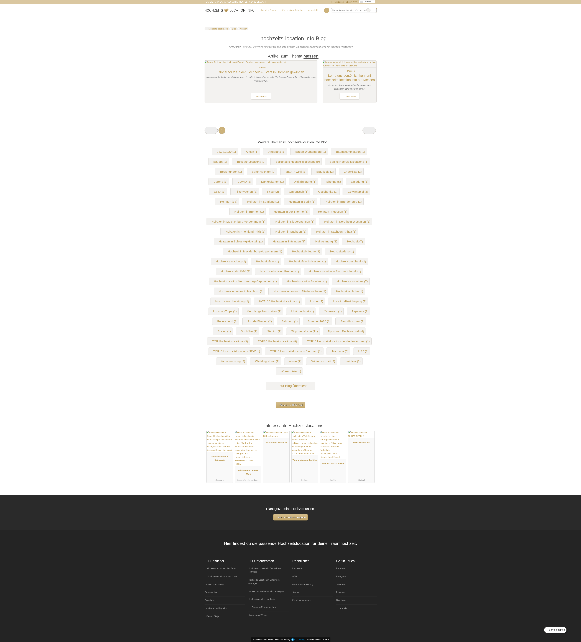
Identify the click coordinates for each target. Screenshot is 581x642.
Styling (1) (224, 331)
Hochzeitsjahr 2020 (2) (235, 271)
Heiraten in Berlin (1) (302, 201)
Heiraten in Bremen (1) (249, 211)
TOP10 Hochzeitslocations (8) (277, 341)
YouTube (340, 584)
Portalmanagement (301, 600)
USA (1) (363, 351)
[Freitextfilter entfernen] (368, 10)
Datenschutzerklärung (302, 584)
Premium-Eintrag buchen (263, 607)
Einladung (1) (359, 181)
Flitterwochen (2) (246, 191)
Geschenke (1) (328, 191)
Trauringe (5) (340, 351)
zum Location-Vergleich (216, 608)
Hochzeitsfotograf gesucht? (221, 2)
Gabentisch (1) (298, 191)
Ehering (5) (333, 181)
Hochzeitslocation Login (341, 2)
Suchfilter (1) (249, 331)
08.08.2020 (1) (226, 151)
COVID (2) (244, 181)
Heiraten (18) (228, 201)
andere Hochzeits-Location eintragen (266, 591)
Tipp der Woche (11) (304, 331)
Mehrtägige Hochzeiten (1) (264, 311)
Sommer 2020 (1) (319, 321)
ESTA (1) (219, 191)
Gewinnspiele (211, 592)
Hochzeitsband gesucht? (253, 2)
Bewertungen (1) (231, 171)
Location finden (268, 10)
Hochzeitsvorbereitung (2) (232, 301)
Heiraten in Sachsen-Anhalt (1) (336, 231)
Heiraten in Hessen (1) (332, 211)
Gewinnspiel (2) (358, 191)
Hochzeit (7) (355, 241)
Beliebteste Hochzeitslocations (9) (298, 161)
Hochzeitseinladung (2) (231, 261)
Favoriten (209, 600)
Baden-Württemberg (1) (310, 151)
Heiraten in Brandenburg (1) (343, 201)
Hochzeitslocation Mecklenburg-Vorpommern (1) (245, 281)
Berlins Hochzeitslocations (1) (349, 161)
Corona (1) (220, 181)
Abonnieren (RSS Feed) (291, 405)
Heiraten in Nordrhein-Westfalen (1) (347, 221)
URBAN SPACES (361, 442)
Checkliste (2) (353, 171)
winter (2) (295, 361)
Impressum (297, 568)
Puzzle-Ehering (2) (260, 321)
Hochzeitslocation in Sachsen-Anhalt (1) (335, 271)
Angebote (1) (276, 151)
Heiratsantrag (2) (326, 241)
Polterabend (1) (227, 321)
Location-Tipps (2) (225, 311)
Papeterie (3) (360, 311)
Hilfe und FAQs (212, 616)
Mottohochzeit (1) (302, 311)
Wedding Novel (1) (267, 361)
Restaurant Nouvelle (276, 442)
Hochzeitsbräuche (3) (306, 251)
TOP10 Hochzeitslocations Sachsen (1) (296, 351)
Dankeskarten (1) (272, 181)
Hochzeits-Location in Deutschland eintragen (265, 570)
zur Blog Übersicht (293, 386)
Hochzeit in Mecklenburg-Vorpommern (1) (255, 251)
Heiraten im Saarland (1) (263, 201)
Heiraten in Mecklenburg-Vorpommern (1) (238, 221)
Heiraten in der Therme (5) (291, 211)
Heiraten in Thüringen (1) (289, 241)
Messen (262, 67)
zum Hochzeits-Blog (214, 584)
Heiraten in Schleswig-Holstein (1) (241, 241)
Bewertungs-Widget (257, 615)
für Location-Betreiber (292, 10)
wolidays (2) (353, 361)
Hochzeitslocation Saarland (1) (307, 281)
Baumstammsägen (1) (350, 151)
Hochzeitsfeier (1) (267, 261)
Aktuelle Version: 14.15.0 (318, 640)
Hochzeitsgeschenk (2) (351, 261)
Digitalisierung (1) (305, 181)
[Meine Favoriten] (326, 10)
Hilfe (355, 2)
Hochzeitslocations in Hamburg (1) (241, 291)
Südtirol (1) (274, 331)
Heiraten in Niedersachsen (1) (294, 221)
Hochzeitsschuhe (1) (349, 291)
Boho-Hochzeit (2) (263, 171)
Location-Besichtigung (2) (349, 301)
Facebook (341, 568)
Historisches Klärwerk (333, 463)
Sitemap (296, 592)
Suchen (374, 10)
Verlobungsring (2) (233, 361)
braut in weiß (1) (296, 171)
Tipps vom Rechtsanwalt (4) (346, 331)
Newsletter (341, 600)
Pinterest (340, 592)
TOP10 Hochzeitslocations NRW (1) (236, 351)
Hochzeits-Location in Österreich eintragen (264, 581)
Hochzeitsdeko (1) (342, 251)
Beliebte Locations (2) (251, 161)
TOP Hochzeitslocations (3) (230, 341)
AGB (294, 576)
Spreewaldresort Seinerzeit (219, 458)
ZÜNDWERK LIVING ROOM (248, 472)
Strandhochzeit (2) (352, 321)
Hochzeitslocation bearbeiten (262, 599)
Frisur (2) (273, 191)
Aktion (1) (252, 151)
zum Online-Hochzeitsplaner (291, 517)
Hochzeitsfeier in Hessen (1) (307, 261)
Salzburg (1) (290, 321)
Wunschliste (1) (291, 371)
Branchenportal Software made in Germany (271, 640)
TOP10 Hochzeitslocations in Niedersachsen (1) (338, 341)
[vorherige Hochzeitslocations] (211, 130)
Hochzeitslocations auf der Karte (220, 568)
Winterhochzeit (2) (323, 361)
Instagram (341, 576)
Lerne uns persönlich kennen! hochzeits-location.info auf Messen (349, 78)
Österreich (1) (333, 311)
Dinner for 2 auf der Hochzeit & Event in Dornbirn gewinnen (261, 72)
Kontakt (343, 608)
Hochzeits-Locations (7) (352, 281)
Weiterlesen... (262, 96)
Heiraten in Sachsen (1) (290, 231)
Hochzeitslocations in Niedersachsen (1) (300, 291)
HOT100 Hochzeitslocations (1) (279, 301)
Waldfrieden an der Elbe (304, 460)
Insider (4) (316, 301)
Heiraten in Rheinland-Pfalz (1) (245, 231)
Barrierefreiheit (556, 630)
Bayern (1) (220, 161)
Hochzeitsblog (313, 10)
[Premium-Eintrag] (370, 427)
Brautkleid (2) (325, 171)
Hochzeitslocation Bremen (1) (279, 271)
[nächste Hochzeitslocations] (369, 130)
